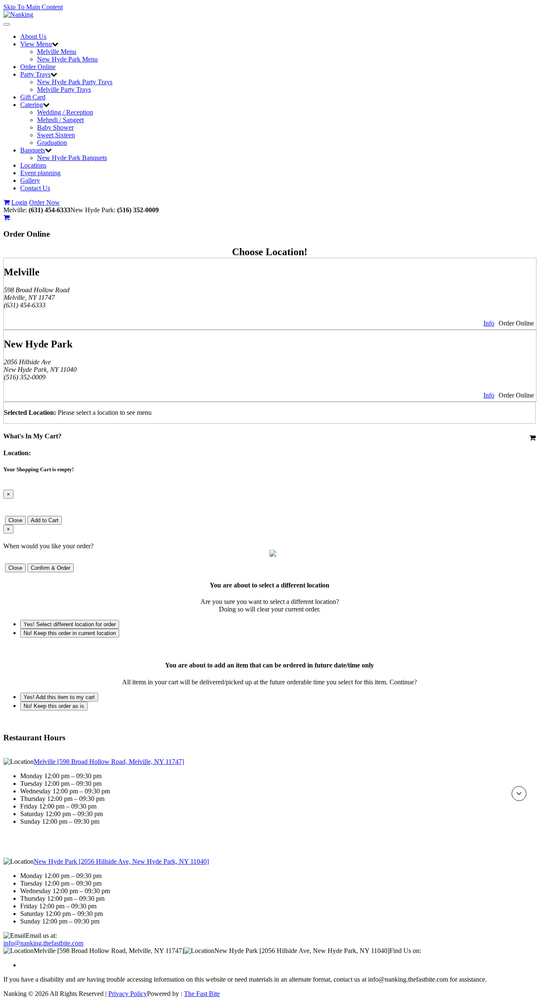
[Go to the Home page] (18, 14)
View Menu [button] (36, 44)
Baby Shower (55, 127)
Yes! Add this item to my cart (59, 697)
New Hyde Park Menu (67, 59)
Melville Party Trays (64, 89)
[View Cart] (6, 202)
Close (15, 520)
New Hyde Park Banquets (72, 157)
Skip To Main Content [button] (33, 7)
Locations (33, 165)
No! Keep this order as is (54, 706)
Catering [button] (31, 104)
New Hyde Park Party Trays (74, 81)
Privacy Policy (127, 993)
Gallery (30, 180)
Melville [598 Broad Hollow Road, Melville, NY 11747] (109, 761)
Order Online (38, 66)
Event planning (40, 172)
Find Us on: (405, 950)
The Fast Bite (202, 993)
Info (488, 323)
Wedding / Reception (65, 112)
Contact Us (35, 188)
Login (19, 202)
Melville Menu (56, 51)
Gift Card (32, 97)
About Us (33, 36)
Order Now (44, 202)
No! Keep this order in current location (70, 633)
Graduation (52, 142)
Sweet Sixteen (56, 135)
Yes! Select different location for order (70, 624)
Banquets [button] (32, 150)
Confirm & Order (50, 568)
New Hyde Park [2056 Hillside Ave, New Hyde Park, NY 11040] (121, 861)
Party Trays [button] (35, 74)
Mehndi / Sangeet (60, 119)
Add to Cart (45, 520)
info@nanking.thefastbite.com (43, 943)
